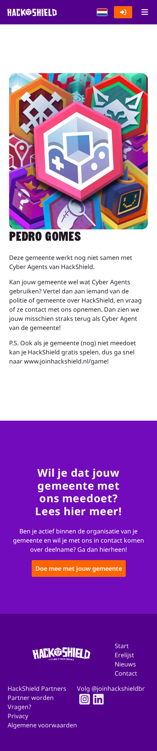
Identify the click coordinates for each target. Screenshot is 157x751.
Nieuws (125, 664)
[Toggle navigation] (144, 12)
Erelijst (124, 655)
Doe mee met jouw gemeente (78, 569)
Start (122, 646)
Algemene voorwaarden (42, 725)
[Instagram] (82, 699)
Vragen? (19, 707)
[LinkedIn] (96, 699)
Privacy (18, 716)
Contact (126, 673)
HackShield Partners (37, 688)
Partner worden (31, 697)
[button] (102, 12)
